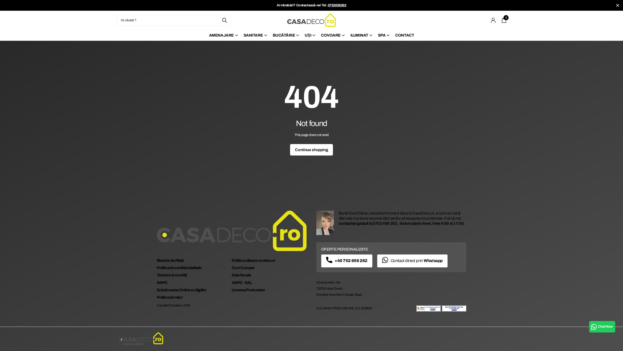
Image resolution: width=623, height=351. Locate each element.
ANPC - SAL (242, 283)
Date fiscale (241, 275)
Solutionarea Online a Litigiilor (182, 290)
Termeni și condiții (172, 275)
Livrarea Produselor (248, 290)
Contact (404, 35)
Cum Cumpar (243, 268)
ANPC (162, 283)
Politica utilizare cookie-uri (253, 260)
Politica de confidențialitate (179, 268)
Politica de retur (170, 297)
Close (617, 5)
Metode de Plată (170, 260)
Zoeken (224, 20)
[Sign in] (493, 20)
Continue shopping (311, 150)
